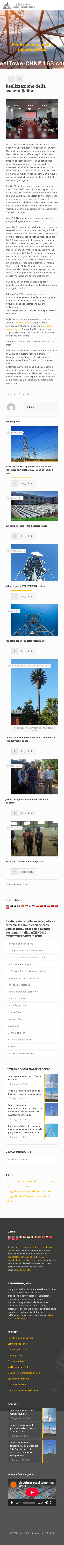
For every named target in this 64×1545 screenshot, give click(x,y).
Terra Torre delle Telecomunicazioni (28, 957)
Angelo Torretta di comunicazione (27, 950)
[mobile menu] (59, 5)
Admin (30, 407)
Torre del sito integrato (22, 964)
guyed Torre (13, 1026)
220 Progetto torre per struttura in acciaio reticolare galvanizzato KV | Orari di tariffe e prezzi (29, 469)
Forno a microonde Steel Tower (23, 991)
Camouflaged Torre (17, 1005)
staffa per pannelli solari (19, 1039)
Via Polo (12, 1046)
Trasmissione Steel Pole (22, 1053)
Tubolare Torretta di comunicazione (28, 971)
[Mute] (46, 1502)
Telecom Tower (22, 322)
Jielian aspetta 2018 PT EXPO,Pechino (25, 586)
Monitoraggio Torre (17, 1033)
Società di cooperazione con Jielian (24, 861)
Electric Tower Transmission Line (24, 978)
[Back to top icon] (32, 1525)
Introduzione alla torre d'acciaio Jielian (26, 525)
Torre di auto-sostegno (19, 985)
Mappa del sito (22, 1270)
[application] (32, 1492)
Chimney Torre (14, 1012)
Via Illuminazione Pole (18, 1367)
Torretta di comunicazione (20, 943)
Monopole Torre (15, 1019)
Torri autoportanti (16, 1361)
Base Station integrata (18, 1378)
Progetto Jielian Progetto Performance (26, 640)
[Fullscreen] (52, 1502)
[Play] (12, 1502)
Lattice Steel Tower (17, 998)
